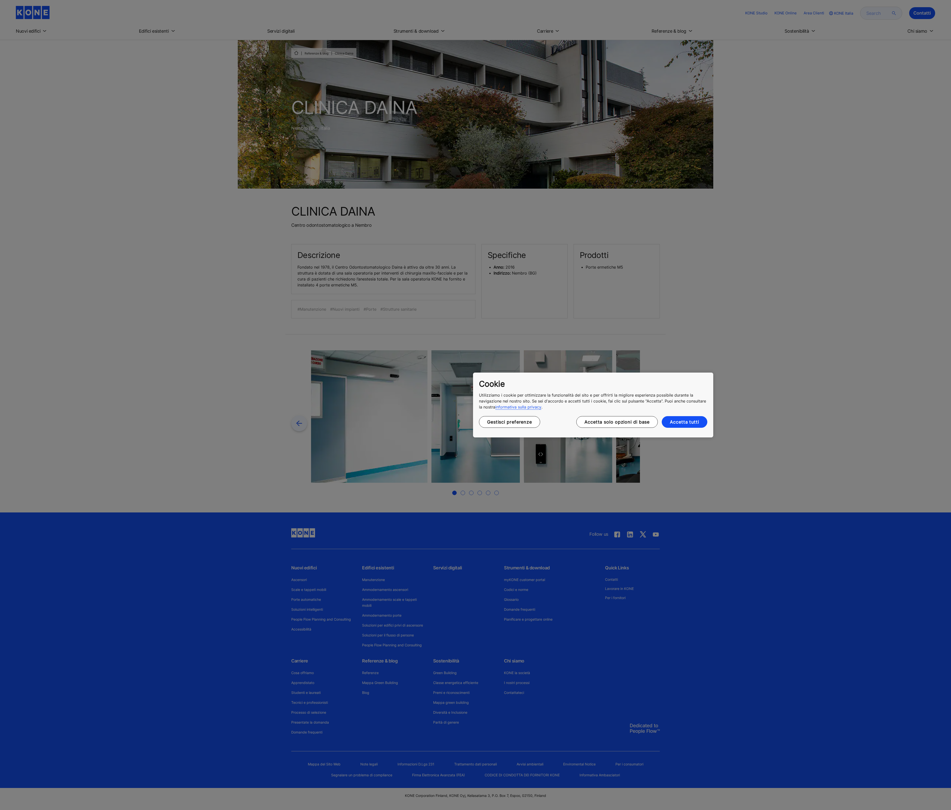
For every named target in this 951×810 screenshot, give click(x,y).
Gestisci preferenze (509, 422)
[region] (593, 405)
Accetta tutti (684, 422)
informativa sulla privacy (518, 407)
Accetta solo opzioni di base (617, 422)
